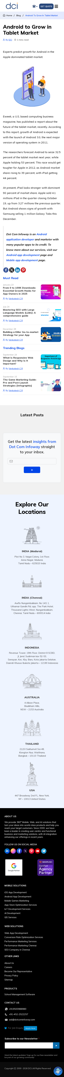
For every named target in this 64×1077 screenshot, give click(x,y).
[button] (57, 5)
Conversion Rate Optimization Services (23, 937)
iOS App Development (15, 892)
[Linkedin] (17, 270)
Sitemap (8, 979)
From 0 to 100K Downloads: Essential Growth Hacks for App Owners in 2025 (19, 290)
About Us (9, 963)
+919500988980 (17, 1009)
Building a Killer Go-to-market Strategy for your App (20, 333)
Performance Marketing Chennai (20, 945)
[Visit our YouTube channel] (37, 851)
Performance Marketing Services (20, 941)
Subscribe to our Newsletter (22, 1038)
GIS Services (10, 917)
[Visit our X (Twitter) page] (25, 851)
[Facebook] (5, 270)
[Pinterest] (23, 270)
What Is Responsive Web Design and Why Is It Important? (18, 360)
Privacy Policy (11, 975)
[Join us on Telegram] (43, 851)
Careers (8, 967)
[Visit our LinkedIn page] (7, 851)
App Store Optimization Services (20, 905)
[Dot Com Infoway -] (12, 6)
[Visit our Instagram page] (13, 851)
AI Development (12, 913)
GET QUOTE (46, 6)
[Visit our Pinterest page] (31, 851)
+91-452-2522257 (18, 1014)
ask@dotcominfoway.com (22, 1019)
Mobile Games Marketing (16, 900)
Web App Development (16, 933)
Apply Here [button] (30, 1028)
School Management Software (19, 994)
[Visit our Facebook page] (19, 851)
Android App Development (17, 896)
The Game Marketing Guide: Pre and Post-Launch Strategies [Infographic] (19, 382)
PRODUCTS (10, 988)
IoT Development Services (17, 909)
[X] (11, 270)
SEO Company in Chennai (17, 949)
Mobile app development (22, 260)
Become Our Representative (18, 971)
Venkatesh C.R (16, 298)
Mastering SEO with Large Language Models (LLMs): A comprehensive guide (19, 312)
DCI (10, 39)
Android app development (22, 255)
